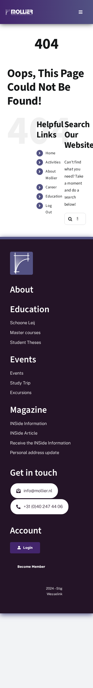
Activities (53, 162)
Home (50, 153)
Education (54, 196)
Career (51, 187)
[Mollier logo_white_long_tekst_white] (19, 10)
